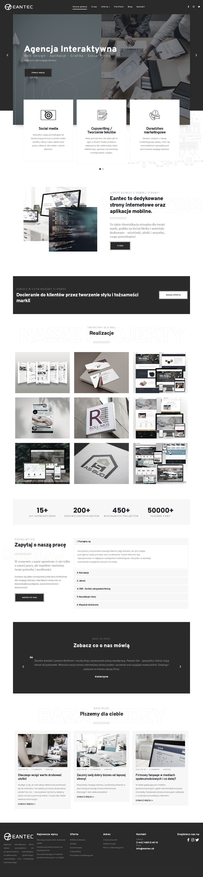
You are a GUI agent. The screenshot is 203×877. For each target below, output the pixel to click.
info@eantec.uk (145, 848)
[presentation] (7, 55)
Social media (76, 847)
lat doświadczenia (42, 516)
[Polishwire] (42, 372)
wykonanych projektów (121, 516)
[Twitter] (199, 7)
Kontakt (141, 7)
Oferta (104, 7)
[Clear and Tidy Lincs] (42, 463)
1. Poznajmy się (84, 541)
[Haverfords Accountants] (160, 418)
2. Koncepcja (83, 573)
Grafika (73, 844)
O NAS (120, 246)
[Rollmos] (101, 418)
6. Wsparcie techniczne (87, 605)
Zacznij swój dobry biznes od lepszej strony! (101, 777)
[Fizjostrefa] (42, 418)
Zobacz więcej (38, 72)
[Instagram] (193, 7)
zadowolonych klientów (82, 516)
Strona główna (80, 7)
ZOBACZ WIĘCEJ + (26, 804)
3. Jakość (81, 581)
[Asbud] (101, 463)
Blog (130, 7)
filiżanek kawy (161, 516)
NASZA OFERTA (173, 295)
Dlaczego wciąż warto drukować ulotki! (40, 777)
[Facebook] (188, 7)
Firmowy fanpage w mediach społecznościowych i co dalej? (156, 777)
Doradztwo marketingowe (81, 855)
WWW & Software (77, 840)
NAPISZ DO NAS (29, 597)
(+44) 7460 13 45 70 (147, 842)
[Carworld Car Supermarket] (160, 463)
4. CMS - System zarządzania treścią (93, 589)
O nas (94, 7)
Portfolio (119, 7)
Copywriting (75, 851)
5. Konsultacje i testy (86, 597)
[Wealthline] (160, 372)
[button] (100, 169)
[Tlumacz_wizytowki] (101, 372)
